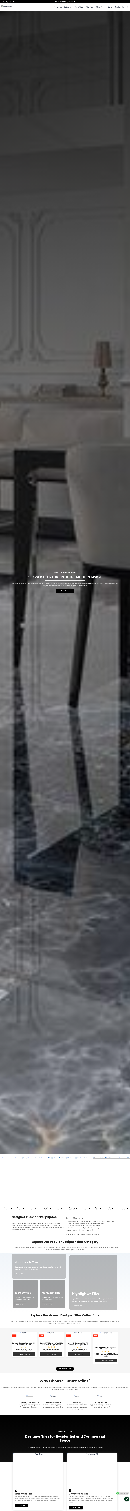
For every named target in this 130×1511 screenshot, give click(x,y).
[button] (8, 1208)
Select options (106, 1360)
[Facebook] (3, 1)
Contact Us (119, 7)
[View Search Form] (128, 7)
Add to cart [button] (25, 1354)
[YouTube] (14, 1)
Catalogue (58, 7)
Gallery (110, 7)
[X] (6, 1)
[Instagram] (10, 1)
